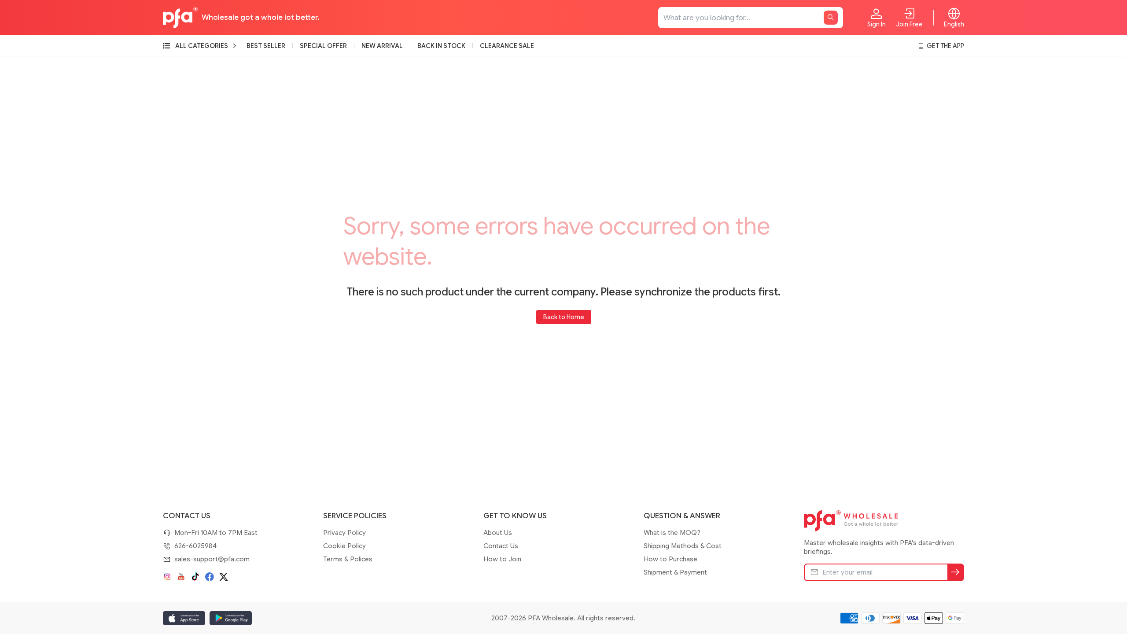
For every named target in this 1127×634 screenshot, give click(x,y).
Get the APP (945, 46)
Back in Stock (441, 46)
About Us (497, 533)
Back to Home (563, 317)
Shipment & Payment (675, 572)
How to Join (502, 559)
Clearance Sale (507, 46)
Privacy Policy (344, 533)
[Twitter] (223, 576)
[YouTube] (181, 576)
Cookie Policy (344, 546)
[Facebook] (209, 576)
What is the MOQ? (672, 533)
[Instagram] (167, 576)
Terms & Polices (347, 559)
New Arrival (382, 46)
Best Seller (266, 46)
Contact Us (500, 546)
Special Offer (323, 46)
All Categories (201, 46)
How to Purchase (670, 559)
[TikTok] (195, 576)
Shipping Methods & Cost (683, 546)
